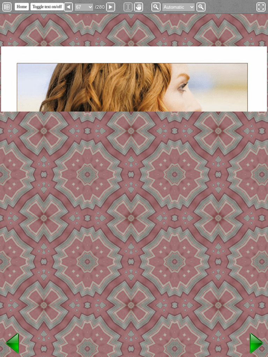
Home (22, 6)
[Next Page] (110, 7)
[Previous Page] (68, 7)
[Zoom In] (201, 7)
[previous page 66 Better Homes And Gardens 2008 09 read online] (12, 354)
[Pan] (138, 7)
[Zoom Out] (156, 7)
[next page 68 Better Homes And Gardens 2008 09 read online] (255, 354)
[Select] (128, 7)
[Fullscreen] (261, 7)
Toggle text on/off (47, 6)
